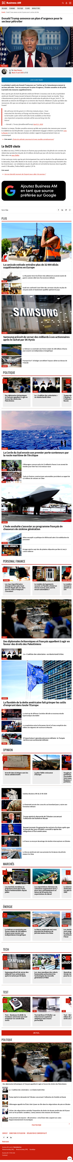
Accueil (3, 12)
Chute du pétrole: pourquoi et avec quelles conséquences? (33, 139)
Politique (20, 8)
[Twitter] (7, 1137)
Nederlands (5, 1141)
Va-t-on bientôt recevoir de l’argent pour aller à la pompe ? (25, 174)
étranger (4, 293)
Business (4, 448)
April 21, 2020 (38, 124)
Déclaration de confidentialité (37, 1133)
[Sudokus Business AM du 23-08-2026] (11, 789)
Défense (4, 281)
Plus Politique (51, 1124)
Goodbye (32, 1149)
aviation (4, 366)
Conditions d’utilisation (17, 1133)
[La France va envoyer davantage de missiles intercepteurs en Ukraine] (11, 836)
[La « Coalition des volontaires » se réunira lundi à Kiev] (11, 649)
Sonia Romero (18, 70)
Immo (34, 580)
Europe (4, 731)
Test (5, 1011)
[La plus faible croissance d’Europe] (46, 756)
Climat (4, 261)
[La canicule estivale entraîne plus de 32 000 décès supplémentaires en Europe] (36, 224)
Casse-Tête (5, 798)
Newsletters (36, 8)
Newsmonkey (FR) (22, 1149)
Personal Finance (67, 580)
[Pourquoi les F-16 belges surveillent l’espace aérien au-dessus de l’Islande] (11, 357)
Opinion (6, 769)
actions (4, 333)
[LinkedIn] (11, 1137)
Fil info (27, 8)
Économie (12, 8)
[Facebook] (4, 1137)
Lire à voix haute (36, 80)
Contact (5, 1133)
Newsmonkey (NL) (8, 1149)
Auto (3, 482)
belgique (35, 769)
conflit (4, 637)
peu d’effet (15, 155)
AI (63, 968)
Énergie (4, 354)
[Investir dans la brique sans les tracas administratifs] (16, 756)
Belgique (4, 8)
